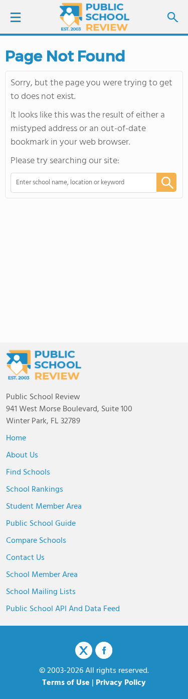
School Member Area (42, 575)
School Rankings (34, 490)
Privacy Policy (121, 682)
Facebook (103, 650)
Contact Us (25, 558)
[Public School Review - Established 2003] (94, 17)
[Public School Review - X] (83, 651)
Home (16, 438)
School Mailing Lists (41, 592)
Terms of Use (66, 682)
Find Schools (28, 473)
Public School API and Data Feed (63, 609)
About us (22, 455)
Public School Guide (41, 524)
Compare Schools (36, 541)
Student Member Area (44, 507)
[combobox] (77, 183)
